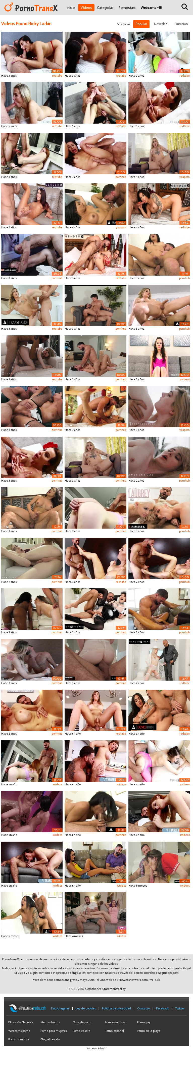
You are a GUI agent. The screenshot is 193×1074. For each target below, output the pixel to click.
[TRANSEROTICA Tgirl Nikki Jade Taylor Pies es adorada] (95, 558)
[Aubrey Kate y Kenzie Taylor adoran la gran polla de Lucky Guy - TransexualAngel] (159, 507)
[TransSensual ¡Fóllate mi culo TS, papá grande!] (32, 659)
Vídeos (86, 7)
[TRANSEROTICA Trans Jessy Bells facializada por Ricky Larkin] (159, 355)
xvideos (185, 379)
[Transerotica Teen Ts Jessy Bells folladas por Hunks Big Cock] (159, 760)
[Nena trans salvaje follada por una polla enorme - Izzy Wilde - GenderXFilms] (95, 659)
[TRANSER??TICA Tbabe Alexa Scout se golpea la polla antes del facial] (32, 52)
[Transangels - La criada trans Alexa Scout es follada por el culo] (32, 406)
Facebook (162, 1008)
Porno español (114, 1031)
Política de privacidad (116, 1008)
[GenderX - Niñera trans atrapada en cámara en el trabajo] (32, 558)
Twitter (180, 1008)
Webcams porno (19, 1031)
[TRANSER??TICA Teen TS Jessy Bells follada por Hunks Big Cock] (159, 52)
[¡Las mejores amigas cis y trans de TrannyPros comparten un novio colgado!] (32, 608)
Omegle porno (82, 1022)
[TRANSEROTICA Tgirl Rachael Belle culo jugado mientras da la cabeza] (95, 507)
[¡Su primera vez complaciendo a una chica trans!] (32, 305)
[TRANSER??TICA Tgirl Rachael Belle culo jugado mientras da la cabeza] (32, 153)
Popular (141, 24)
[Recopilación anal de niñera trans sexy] (159, 862)
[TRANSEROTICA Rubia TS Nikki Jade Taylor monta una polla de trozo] (95, 710)
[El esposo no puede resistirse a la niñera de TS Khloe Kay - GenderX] (32, 204)
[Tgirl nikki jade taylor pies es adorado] (32, 862)
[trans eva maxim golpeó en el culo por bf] (159, 254)
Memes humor (50, 1022)
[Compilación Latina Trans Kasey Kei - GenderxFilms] (32, 811)
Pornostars (127, 7)
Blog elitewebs (50, 1039)
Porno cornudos (18, 1039)
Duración (181, 24)
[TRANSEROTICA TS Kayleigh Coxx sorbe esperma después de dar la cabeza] (32, 102)
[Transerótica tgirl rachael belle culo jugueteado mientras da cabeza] (32, 760)
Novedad (161, 24)
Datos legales (60, 1008)
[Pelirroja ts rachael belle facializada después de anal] (159, 811)
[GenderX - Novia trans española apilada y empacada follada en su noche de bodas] (159, 204)
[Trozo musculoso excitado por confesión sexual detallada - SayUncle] (32, 254)
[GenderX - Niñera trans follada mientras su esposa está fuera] (159, 608)
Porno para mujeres (53, 1031)
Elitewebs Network (20, 1022)
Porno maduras (115, 1022)
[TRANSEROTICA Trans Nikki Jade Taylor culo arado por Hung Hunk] (32, 710)
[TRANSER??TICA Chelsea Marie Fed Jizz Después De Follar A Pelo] (95, 102)
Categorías (105, 7)
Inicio (71, 7)
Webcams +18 (151, 7)
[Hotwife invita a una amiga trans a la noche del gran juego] (95, 912)
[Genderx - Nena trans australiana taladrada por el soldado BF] (95, 254)
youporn (184, 177)
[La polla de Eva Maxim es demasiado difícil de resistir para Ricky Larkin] (95, 204)
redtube (57, 75)
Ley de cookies (86, 1008)
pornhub (121, 177)
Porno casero (81, 1031)
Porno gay (144, 1022)
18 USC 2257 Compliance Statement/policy (97, 989)
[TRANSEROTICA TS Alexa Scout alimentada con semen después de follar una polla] (95, 52)
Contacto (143, 1008)
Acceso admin (96, 1048)
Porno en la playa (148, 1031)
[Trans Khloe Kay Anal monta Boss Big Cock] (95, 862)
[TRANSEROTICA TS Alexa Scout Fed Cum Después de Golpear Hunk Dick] (95, 153)
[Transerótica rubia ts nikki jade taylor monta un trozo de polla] (95, 760)
